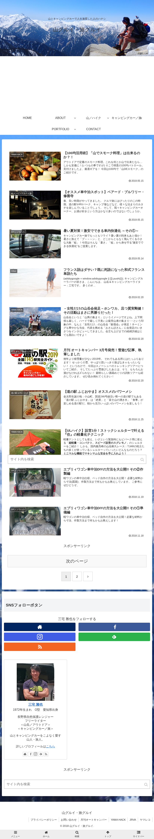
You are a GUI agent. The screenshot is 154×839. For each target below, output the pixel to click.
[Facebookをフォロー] (114, 627)
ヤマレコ (145, 819)
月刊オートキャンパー (94, 819)
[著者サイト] (39, 627)
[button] (146, 784)
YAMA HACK (118, 819)
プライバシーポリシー (44, 819)
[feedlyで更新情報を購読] (114, 637)
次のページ (77, 561)
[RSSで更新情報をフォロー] (39, 647)
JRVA (133, 819)
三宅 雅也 (35, 704)
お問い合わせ (69, 819)
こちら (50, 746)
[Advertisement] (77, 84)
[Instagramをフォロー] (39, 637)
